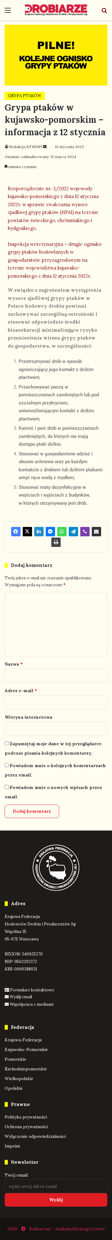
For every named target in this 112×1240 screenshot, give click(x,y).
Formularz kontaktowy (32, 990)
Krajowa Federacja (23, 1040)
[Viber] (85, 531)
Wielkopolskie (19, 1078)
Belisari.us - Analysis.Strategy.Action (67, 1229)
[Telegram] (73, 531)
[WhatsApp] (62, 531)
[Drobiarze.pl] (56, 10)
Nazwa (14, 664)
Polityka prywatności (26, 1117)
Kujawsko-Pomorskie (26, 1049)
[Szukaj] (104, 12)
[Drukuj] (56, 542)
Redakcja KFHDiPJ (25, 146)
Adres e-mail (21, 690)
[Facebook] (16, 531)
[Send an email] (45, 146)
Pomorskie (15, 1059)
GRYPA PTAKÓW (24, 95)
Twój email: (16, 1175)
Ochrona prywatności (26, 1126)
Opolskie (14, 1088)
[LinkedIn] (39, 531)
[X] (27, 531)
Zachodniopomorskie (26, 1069)
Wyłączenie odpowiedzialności (35, 1136)
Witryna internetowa (28, 717)
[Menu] (8, 12)
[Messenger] (50, 531)
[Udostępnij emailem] (96, 531)
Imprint (12, 1146)
